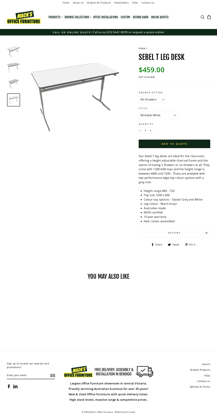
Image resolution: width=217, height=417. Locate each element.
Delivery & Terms (200, 386)
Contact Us (148, 2)
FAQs (135, 2)
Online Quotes (160, 17)
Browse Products (200, 369)
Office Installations (105, 17)
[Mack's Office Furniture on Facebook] (9, 386)
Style (143, 108)
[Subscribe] (53, 375)
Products (54, 17)
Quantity (146, 124)
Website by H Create (125, 412)
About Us (78, 2)
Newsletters (121, 2)
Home (66, 2)
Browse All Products (99, 2)
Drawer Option (151, 92)
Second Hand (140, 17)
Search (206, 364)
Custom (125, 17)
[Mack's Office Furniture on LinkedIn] (15, 386)
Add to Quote (174, 143)
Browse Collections (77, 17)
